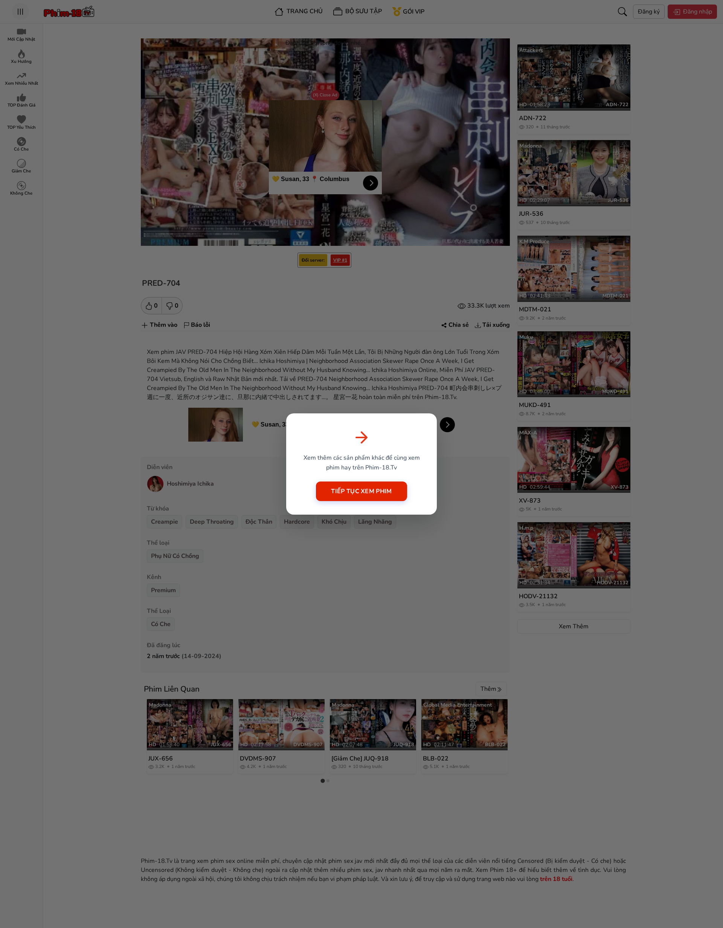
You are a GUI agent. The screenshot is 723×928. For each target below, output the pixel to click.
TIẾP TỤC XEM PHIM (361, 491)
